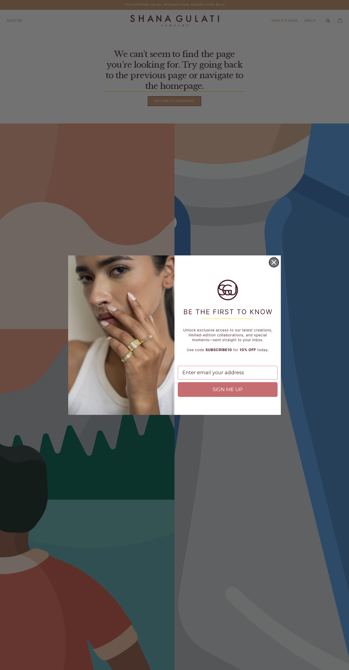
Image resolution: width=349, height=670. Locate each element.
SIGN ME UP (228, 390)
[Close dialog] (274, 262)
